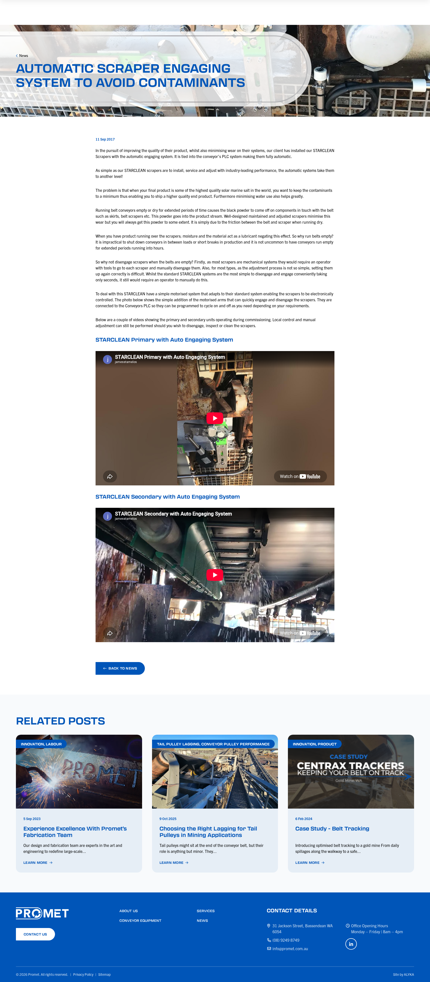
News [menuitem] (202, 920)
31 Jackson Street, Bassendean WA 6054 (302, 928)
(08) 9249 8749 (285, 939)
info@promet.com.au (290, 948)
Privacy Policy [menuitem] (83, 974)
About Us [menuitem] (128, 910)
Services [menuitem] (206, 910)
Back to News (122, 668)
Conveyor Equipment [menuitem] (140, 920)
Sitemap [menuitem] (104, 974)
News (23, 55)
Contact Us (35, 934)
